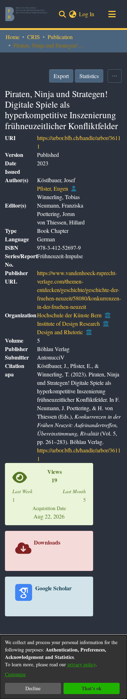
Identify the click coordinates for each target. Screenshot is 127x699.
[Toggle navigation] (112, 14)
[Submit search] (62, 14)
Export (61, 76)
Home (12, 36)
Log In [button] (87, 14)
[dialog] (63, 667)
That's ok (91, 688)
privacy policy (81, 664)
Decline (33, 688)
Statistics (89, 76)
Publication (60, 36)
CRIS (33, 36)
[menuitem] (72, 14)
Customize (15, 674)
